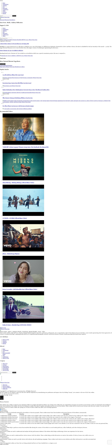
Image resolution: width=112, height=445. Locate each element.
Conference (5, 9)
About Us (5, 363)
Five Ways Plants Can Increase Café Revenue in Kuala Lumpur (18, 106)
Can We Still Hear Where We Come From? (13, 75)
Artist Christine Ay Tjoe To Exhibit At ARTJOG (11, 50)
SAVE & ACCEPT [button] (4, 444)
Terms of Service (7, 387)
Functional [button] (3, 425)
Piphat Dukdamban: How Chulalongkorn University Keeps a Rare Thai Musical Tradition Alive (26, 90)
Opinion (5, 5)
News (4, 3)
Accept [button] (10, 395)
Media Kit (5, 388)
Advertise (5, 384)
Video (4, 10)
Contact (5, 365)
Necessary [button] (2, 408)
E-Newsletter (6, 367)
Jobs (4, 355)
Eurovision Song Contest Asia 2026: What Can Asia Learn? (17, 83)
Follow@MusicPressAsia (6, 65)
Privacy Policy (6, 386)
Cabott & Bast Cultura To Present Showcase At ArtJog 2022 (14, 43)
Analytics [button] (2, 432)
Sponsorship (6, 370)
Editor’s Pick (6, 339)
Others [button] (1, 440)
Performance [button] (3, 428)
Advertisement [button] (3, 436)
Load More (3, 64)
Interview (5, 8)
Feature (4, 12)
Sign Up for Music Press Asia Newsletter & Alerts (12, 66)
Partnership (5, 368)
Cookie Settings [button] (4, 395)
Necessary (4, 410)
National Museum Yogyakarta (7, 19)
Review (4, 13)
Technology (5, 4)
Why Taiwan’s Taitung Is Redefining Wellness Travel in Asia (18, 98)
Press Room (5, 366)
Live (4, 7)
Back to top (3, 327)
